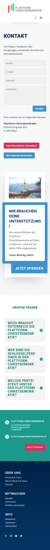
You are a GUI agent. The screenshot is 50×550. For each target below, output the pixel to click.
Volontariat (10, 501)
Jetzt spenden (29, 268)
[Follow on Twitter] (21, 536)
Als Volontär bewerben (19, 155)
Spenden (9, 498)
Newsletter (10, 519)
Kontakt (9, 484)
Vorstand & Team (13, 477)
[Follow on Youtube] (16, 536)
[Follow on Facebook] (6, 536)
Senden (39, 108)
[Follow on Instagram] (11, 536)
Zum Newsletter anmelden (21, 145)
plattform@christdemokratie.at (29, 436)
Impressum (10, 522)
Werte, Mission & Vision (16, 481)
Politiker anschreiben (14, 505)
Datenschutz (11, 526)
